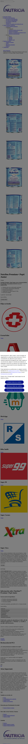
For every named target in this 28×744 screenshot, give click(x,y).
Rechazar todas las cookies (14, 386)
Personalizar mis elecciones (14, 390)
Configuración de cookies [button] (13, 370)
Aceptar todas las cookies (14, 382)
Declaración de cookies (16, 372)
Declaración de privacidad (6, 373)
